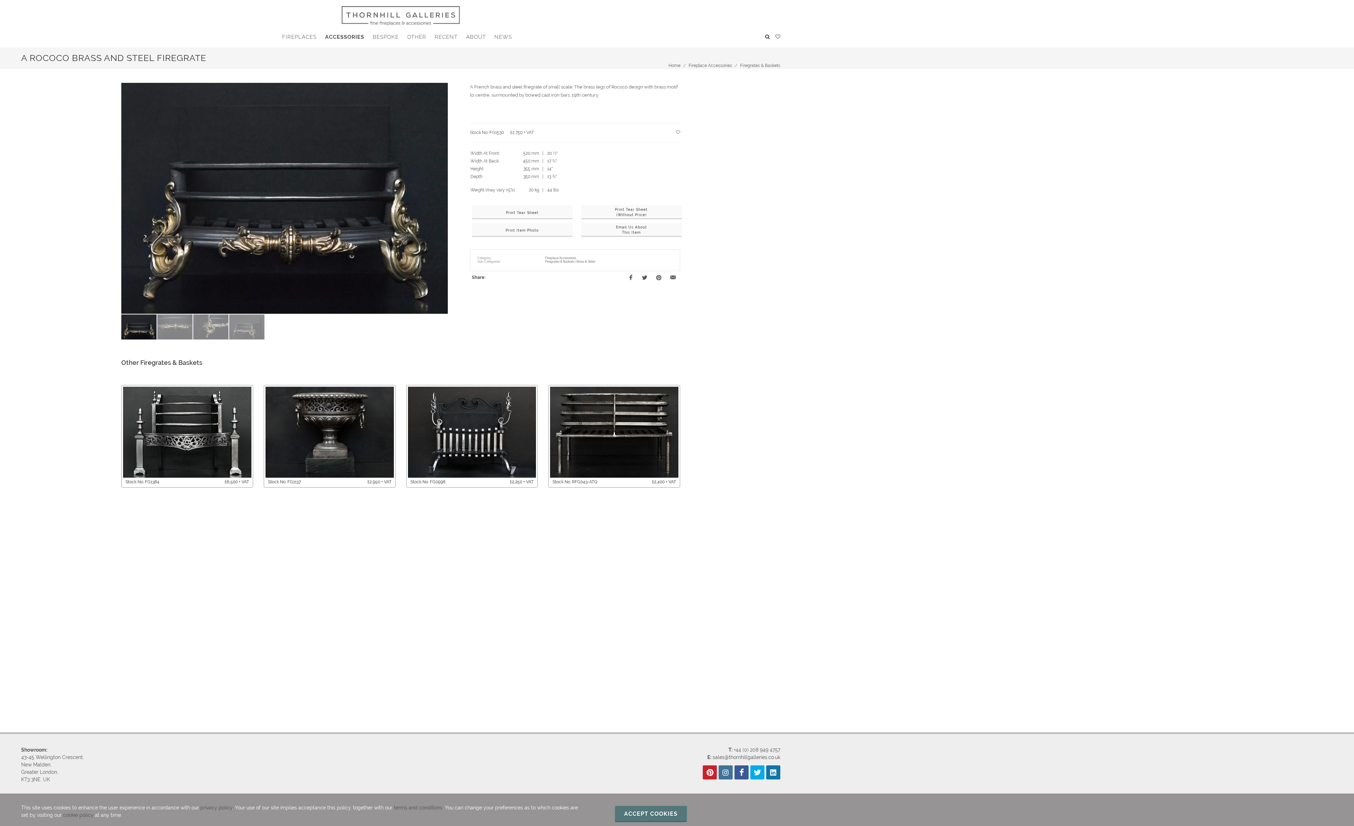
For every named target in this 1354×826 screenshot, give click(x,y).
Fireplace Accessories (710, 65)
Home (675, 65)
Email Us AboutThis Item (631, 229)
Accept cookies (651, 813)
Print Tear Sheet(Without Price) (631, 212)
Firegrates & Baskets (760, 65)
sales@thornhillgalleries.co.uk (746, 757)
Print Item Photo (522, 230)
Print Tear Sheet (522, 213)
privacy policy (216, 807)
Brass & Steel (586, 261)
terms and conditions (418, 807)
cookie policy (78, 815)
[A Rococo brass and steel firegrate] (284, 198)
